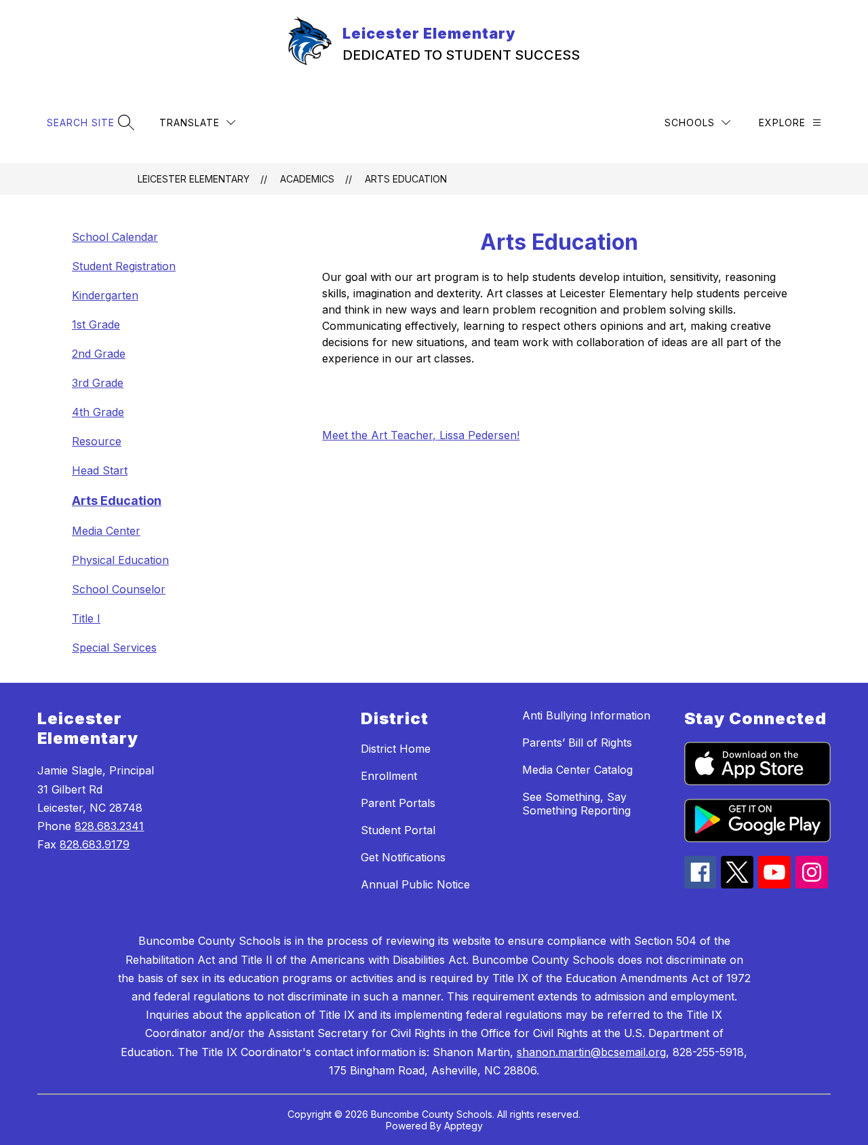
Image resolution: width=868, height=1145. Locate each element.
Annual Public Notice (415, 884)
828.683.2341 (109, 826)
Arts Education (406, 179)
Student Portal (398, 830)
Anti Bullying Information (586, 715)
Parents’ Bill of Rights (577, 742)
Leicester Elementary (194, 179)
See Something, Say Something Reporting (576, 803)
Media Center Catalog (577, 769)
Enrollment (389, 776)
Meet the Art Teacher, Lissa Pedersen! (420, 435)
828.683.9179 (95, 844)
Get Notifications (403, 857)
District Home (396, 748)
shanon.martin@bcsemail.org (591, 1052)
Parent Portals (398, 803)
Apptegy (463, 1125)
